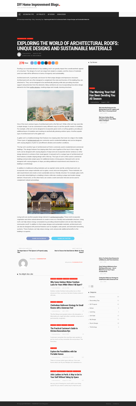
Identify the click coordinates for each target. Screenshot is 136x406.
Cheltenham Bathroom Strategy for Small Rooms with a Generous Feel (66, 306)
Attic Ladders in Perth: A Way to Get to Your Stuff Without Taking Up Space (66, 375)
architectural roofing (56, 217)
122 (83, 357)
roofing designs (35, 87)
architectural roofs (34, 140)
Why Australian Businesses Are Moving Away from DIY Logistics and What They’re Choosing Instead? (109, 109)
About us (108, 403)
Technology (104, 327)
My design (51, 14)
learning (104, 312)
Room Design (61, 14)
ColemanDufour (26, 53)
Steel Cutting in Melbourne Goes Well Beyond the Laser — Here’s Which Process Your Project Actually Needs (108, 269)
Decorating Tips (28, 14)
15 (83, 311)
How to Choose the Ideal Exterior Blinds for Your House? (69, 251)
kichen (59, 325)
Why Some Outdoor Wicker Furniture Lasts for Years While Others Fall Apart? (66, 283)
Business (53, 278)
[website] (30, 262)
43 (83, 334)
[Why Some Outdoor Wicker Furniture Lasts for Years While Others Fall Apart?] (33, 287)
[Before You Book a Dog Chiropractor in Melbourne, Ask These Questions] (93, 260)
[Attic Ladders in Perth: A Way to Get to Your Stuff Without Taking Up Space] (33, 380)
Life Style (59, 278)
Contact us (116, 403)
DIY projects (41, 14)
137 (83, 380)
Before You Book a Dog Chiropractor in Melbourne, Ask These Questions (109, 259)
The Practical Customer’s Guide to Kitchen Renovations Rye (64, 329)
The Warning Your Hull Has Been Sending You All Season (102, 95)
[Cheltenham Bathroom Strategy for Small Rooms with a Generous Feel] (33, 311)
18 (83, 287)
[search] (116, 14)
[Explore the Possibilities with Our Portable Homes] (33, 357)
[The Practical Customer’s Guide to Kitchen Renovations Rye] (33, 334)
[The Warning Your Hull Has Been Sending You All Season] (103, 83)
